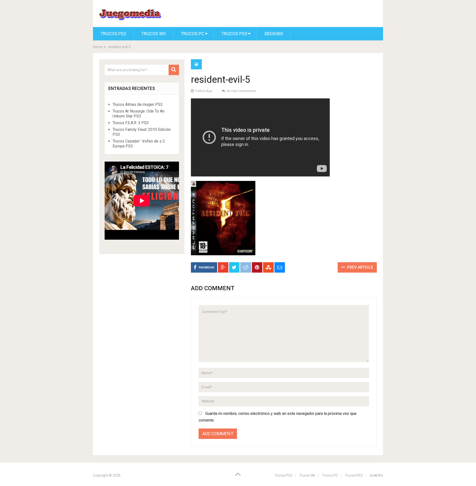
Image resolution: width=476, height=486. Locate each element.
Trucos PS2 (113, 33)
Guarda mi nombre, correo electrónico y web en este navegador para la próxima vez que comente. (278, 417)
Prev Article (359, 267)
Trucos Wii (153, 33)
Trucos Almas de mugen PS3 (138, 104)
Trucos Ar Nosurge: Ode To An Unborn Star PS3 (138, 113)
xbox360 (273, 33)
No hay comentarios (241, 91)
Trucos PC (192, 33)
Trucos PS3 (234, 33)
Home (97, 47)
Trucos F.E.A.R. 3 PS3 (131, 122)
